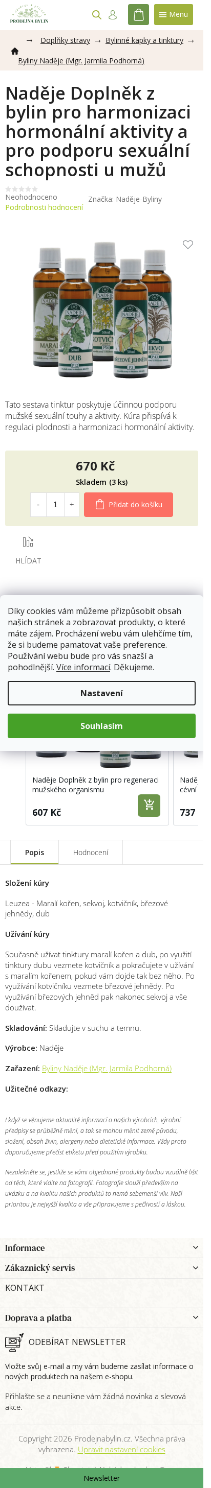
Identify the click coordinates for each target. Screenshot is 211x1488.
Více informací (83, 667)
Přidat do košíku (135, 504)
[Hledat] (96, 15)
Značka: (125, 199)
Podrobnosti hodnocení (44, 207)
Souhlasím (101, 725)
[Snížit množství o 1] (38, 504)
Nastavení (101, 693)
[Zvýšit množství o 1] (72, 504)
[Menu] (173, 14)
